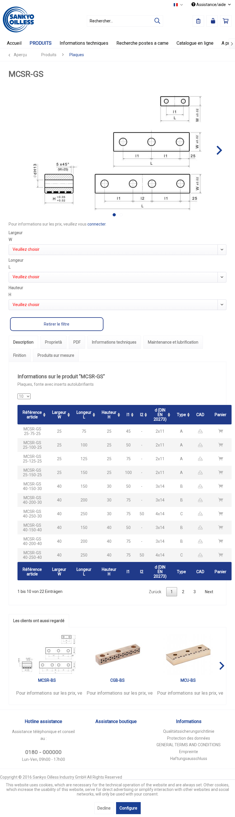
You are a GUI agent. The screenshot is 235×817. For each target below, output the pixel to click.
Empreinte (188, 751)
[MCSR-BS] (47, 654)
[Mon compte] (212, 21)
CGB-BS (117, 680)
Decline (104, 808)
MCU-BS (188, 680)
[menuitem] (125, 21)
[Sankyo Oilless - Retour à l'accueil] (18, 19)
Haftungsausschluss (188, 758)
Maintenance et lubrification (173, 342)
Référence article (32, 414)
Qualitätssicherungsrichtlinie (188, 731)
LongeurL (84, 414)
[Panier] (226, 21)
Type (181, 414)
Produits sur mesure (56, 355)
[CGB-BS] (117, 654)
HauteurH (109, 414)
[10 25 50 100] (24, 396)
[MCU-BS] (188, 654)
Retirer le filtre (56, 324)
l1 (128, 414)
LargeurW (59, 414)
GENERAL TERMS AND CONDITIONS (188, 744)
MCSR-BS (47, 680)
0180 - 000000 (43, 752)
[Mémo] (198, 21)
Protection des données (188, 738)
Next (209, 591)
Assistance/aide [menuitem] (211, 4)
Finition (19, 355)
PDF (77, 342)
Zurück (155, 591)
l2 (141, 414)
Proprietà (53, 342)
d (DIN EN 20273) (160, 415)
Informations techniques (114, 342)
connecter (96, 224)
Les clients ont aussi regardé (38, 620)
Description (23, 342)
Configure (128, 808)
